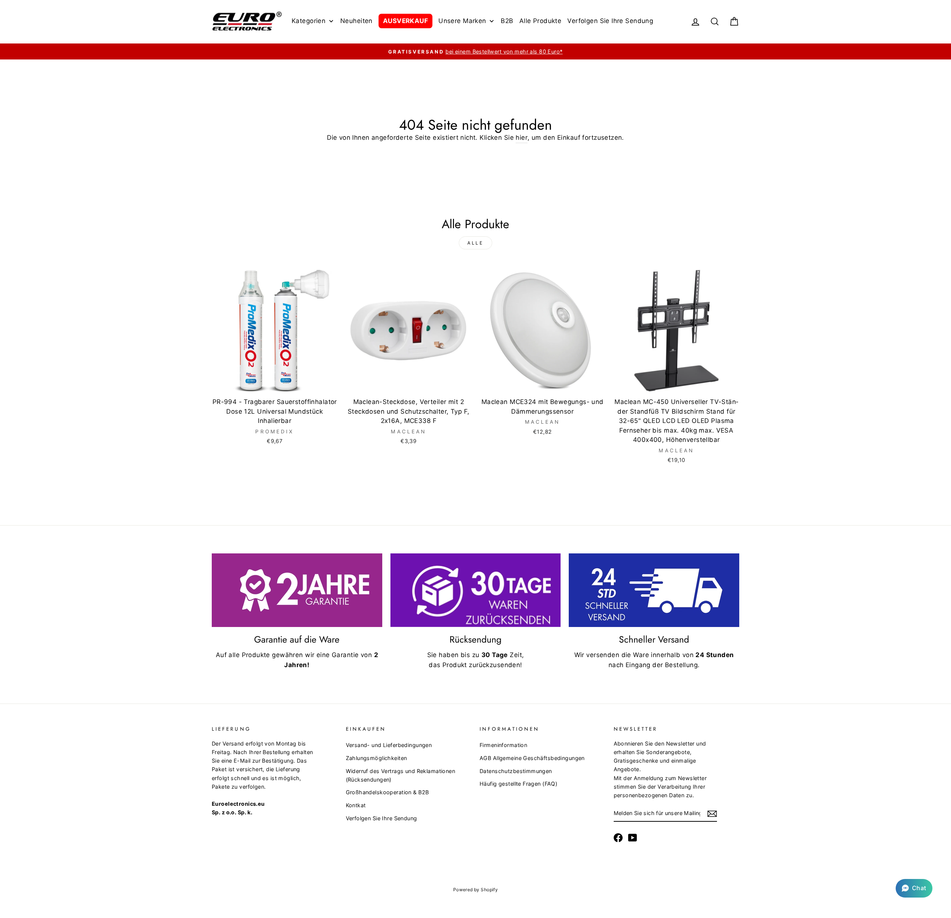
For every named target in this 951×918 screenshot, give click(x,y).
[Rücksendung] (475, 590)
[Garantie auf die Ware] (297, 590)
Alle (475, 243)
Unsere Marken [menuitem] (462, 21)
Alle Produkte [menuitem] (540, 21)
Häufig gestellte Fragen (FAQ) (518, 783)
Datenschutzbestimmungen (516, 771)
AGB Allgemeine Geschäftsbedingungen (532, 758)
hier (522, 137)
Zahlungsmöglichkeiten (376, 758)
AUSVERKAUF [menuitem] (405, 21)
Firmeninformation (503, 745)
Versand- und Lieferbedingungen (389, 745)
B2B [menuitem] (507, 21)
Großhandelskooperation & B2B (387, 792)
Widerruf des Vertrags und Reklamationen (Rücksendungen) (400, 775)
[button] (914, 888)
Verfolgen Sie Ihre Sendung (381, 818)
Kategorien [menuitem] (308, 21)
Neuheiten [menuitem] (356, 21)
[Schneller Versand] (654, 590)
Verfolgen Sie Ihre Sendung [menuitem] (610, 21)
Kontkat (356, 805)
